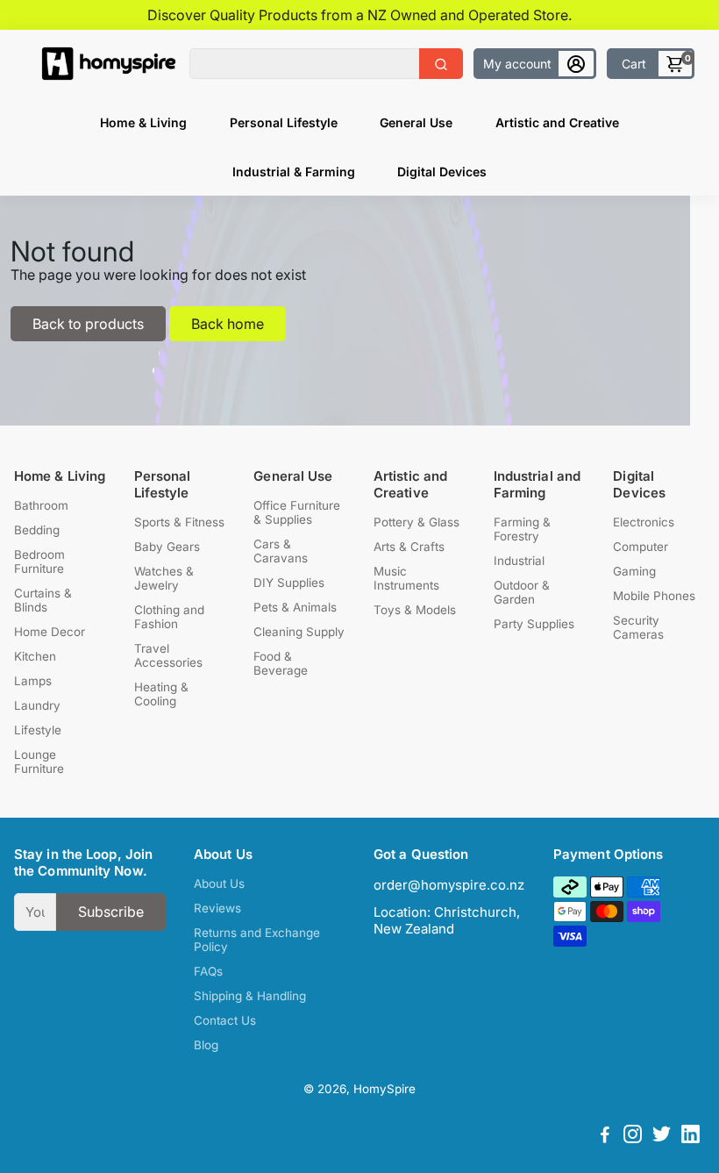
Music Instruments (406, 578)
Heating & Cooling (161, 694)
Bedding (37, 530)
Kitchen (35, 656)
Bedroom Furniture (39, 561)
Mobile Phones (654, 596)
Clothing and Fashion (169, 617)
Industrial (519, 561)
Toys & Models (415, 610)
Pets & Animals (295, 607)
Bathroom (41, 505)
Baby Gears (167, 547)
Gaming (634, 571)
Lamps (33, 681)
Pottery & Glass (416, 522)
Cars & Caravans (280, 551)
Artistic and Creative (557, 122)
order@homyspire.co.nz (449, 884)
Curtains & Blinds (43, 600)
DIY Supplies (288, 583)
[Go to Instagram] (633, 1136)
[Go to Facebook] (605, 1136)
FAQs (208, 971)
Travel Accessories (168, 655)
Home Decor (49, 632)
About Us (219, 883)
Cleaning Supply (299, 632)
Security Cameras (638, 627)
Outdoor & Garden (522, 592)
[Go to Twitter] (662, 1136)
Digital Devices (442, 171)
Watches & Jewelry (164, 578)
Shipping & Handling (250, 996)
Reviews (217, 908)
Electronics (643, 522)
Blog (206, 1045)
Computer (640, 547)
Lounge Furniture (39, 761)
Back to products (88, 324)
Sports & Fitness (179, 522)
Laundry (37, 705)
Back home (227, 324)
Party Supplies (534, 624)
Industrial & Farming (293, 171)
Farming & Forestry (522, 529)
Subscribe (111, 911)
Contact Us (225, 1020)
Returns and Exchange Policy (257, 940)
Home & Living (143, 122)
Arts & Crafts (409, 547)
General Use (416, 122)
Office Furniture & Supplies (296, 512)
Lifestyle (37, 730)
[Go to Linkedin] (690, 1136)
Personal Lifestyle (284, 122)
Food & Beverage (280, 663)
